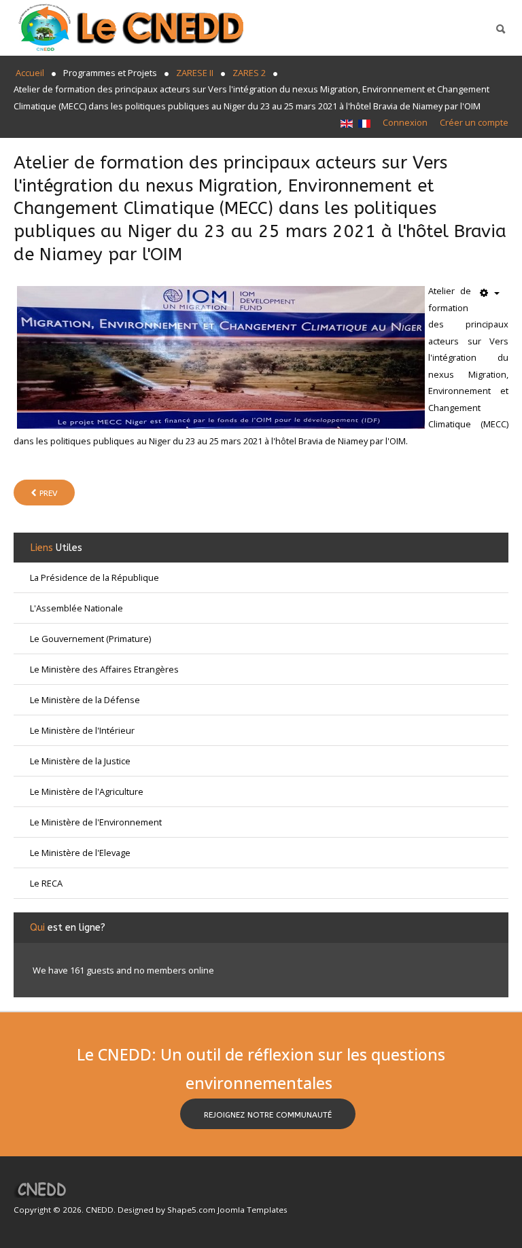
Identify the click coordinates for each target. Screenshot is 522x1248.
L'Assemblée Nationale (76, 608)
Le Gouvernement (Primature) (90, 638)
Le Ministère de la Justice (80, 761)
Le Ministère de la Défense (85, 700)
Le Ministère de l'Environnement (96, 822)
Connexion (405, 122)
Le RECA (46, 883)
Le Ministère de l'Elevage (80, 852)
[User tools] (490, 293)
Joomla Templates (253, 1210)
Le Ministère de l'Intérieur (82, 730)
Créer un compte (474, 122)
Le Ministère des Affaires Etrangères (104, 669)
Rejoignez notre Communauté (268, 1115)
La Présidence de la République (94, 577)
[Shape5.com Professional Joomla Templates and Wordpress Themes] (42, 1189)
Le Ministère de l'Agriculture (86, 791)
